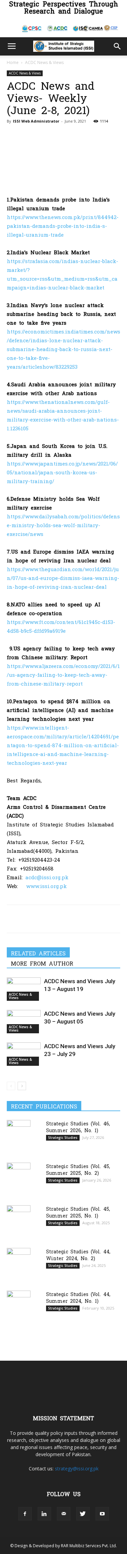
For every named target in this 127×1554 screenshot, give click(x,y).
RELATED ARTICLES (38, 953)
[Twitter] (29, 919)
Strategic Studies (63, 1137)
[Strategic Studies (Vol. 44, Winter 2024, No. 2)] (18, 1264)
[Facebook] (13, 919)
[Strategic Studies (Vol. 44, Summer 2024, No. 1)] (18, 1307)
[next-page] (22, 1086)
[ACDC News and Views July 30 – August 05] (24, 1021)
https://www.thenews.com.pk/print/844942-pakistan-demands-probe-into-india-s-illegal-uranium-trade (63, 225)
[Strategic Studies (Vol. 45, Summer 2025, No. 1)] (18, 1222)
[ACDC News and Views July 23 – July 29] (24, 1054)
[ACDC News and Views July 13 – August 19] (24, 989)
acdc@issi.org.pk (46, 877)
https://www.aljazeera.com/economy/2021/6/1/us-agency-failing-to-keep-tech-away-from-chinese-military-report (63, 674)
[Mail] (63, 1513)
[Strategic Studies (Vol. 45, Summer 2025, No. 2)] (18, 1179)
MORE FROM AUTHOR (42, 963)
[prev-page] (11, 1086)
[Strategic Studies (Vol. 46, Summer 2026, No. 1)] (18, 1136)
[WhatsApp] (44, 919)
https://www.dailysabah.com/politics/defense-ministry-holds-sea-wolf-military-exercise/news (63, 525)
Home (13, 62)
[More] (76, 919)
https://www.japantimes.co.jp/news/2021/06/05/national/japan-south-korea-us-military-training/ (62, 472)
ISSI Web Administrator (36, 121)
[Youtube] (102, 1513)
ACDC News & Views (44, 62)
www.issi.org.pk (46, 885)
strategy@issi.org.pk (77, 1468)
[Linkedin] (60, 919)
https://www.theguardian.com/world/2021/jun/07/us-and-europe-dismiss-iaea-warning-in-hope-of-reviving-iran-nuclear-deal (63, 577)
